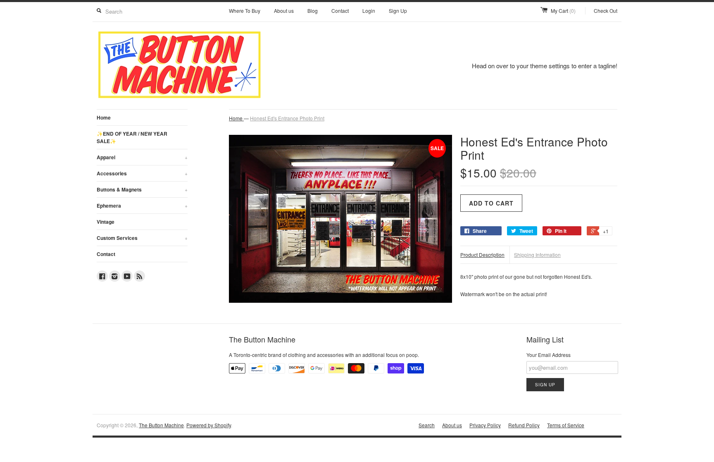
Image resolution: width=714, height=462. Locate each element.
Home (104, 117)
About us (284, 10)
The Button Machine (161, 424)
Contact (340, 10)
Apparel (142, 157)
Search (427, 424)
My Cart (563, 10)
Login (368, 10)
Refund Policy (524, 424)
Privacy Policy (485, 424)
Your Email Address (548, 354)
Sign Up (398, 10)
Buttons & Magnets (142, 189)
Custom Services (142, 238)
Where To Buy (244, 10)
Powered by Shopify (208, 424)
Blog (312, 10)
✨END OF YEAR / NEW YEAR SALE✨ (132, 137)
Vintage (105, 221)
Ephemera (142, 205)
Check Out (605, 10)
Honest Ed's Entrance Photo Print (287, 118)
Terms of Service (565, 424)
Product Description (482, 254)
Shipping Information (537, 254)
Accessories (142, 173)
